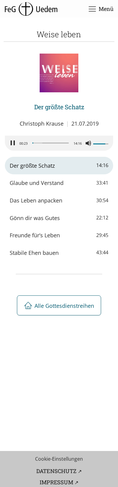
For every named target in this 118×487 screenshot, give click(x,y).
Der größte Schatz (59, 107)
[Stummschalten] (88, 143)
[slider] (101, 143)
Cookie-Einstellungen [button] (59, 459)
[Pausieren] (13, 143)
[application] (59, 143)
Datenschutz (56, 471)
